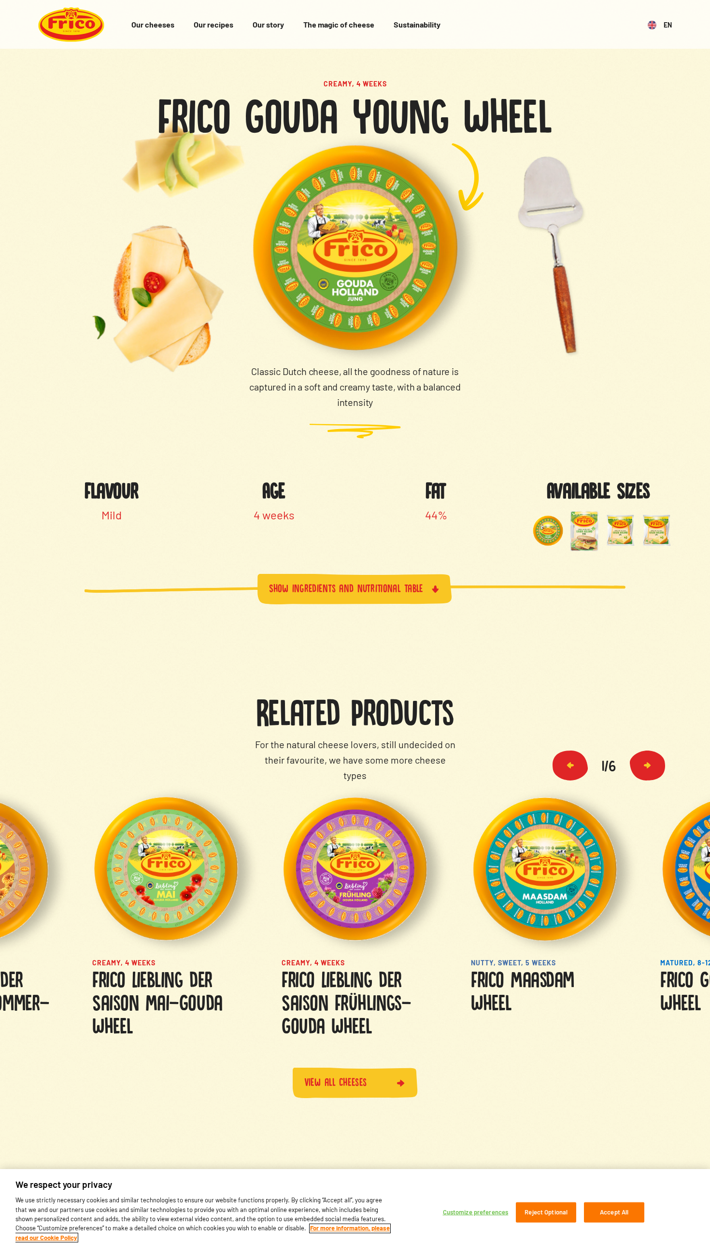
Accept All (614, 1212)
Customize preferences (476, 1212)
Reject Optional (546, 1212)
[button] (570, 765)
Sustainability (417, 24)
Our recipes (213, 24)
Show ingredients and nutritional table (346, 587)
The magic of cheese (338, 24)
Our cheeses (152, 24)
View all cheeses (335, 1081)
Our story (268, 24)
